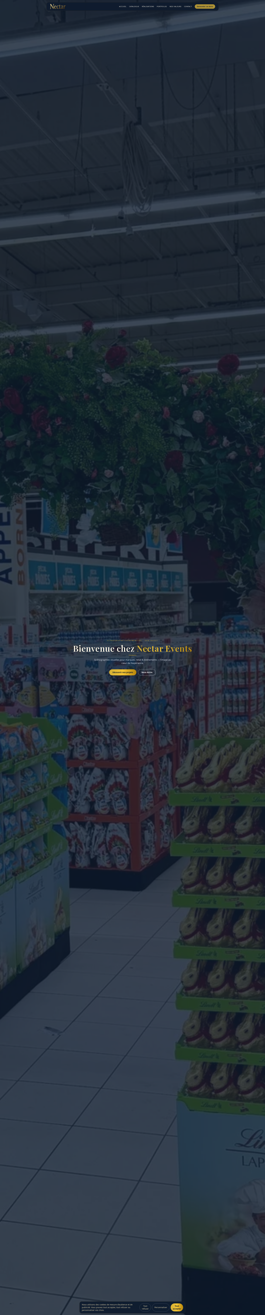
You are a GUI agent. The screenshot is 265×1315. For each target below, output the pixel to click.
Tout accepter (177, 1307)
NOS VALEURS (175, 6)
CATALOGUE (134, 6)
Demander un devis (205, 6)
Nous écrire (146, 672)
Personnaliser (160, 1307)
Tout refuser (145, 1307)
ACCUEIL (122, 6)
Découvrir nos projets (122, 672)
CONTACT (188, 6)
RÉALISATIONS (148, 6)
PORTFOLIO (162, 6)
